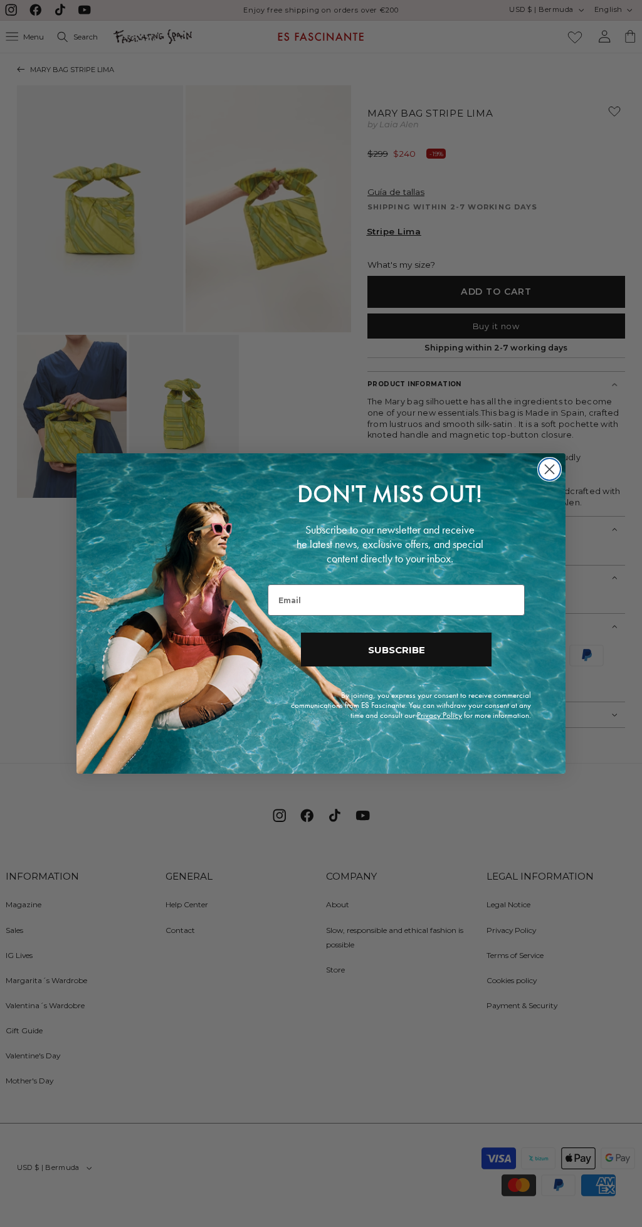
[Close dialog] (549, 469)
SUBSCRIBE (396, 650)
